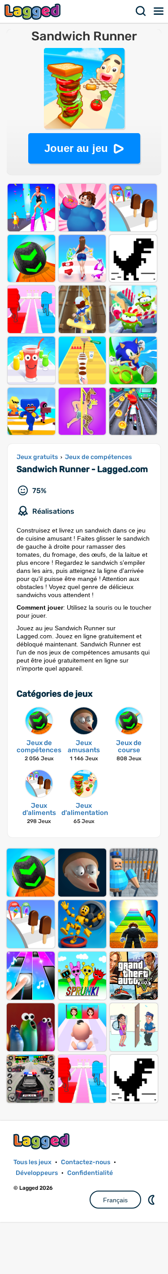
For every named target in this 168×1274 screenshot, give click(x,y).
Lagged (33, 11)
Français (115, 1200)
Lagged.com (42, 1141)
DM (152, 1200)
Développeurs (37, 1173)
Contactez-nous (85, 1162)
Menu (159, 11)
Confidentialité (90, 1173)
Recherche (141, 11)
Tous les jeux (32, 1162)
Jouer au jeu (76, 148)
